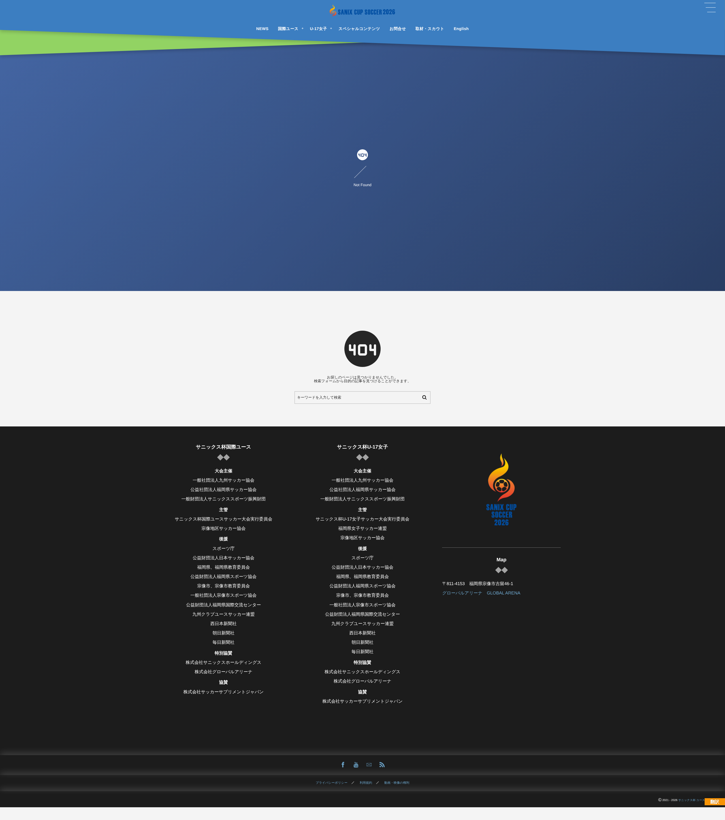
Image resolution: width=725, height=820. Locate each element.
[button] (710, 7)
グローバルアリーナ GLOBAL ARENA (481, 593)
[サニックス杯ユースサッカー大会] (362, 10)
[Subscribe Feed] (382, 765)
